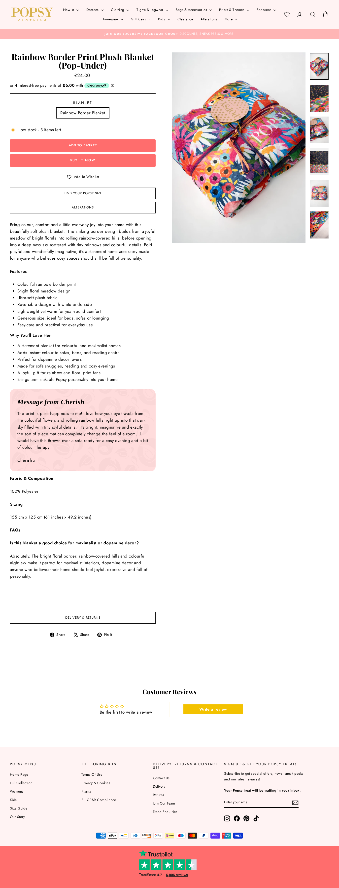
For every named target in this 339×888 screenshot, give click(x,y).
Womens (17, 791)
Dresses (93, 9)
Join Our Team (164, 803)
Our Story (17, 816)
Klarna (86, 791)
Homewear (111, 19)
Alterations (209, 19)
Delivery (159, 786)
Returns (158, 794)
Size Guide (18, 808)
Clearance (185, 19)
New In (69, 9)
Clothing (118, 9)
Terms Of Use (91, 774)
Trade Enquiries (165, 811)
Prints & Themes (232, 9)
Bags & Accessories (192, 9)
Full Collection (21, 782)
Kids (162, 19)
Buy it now (83, 160)
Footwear (264, 9)
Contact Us (161, 777)
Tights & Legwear (150, 9)
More (229, 19)
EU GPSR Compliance (98, 799)
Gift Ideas (139, 19)
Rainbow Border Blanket (82, 113)
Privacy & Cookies (95, 782)
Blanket (82, 102)
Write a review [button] (213, 709)
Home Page (19, 774)
